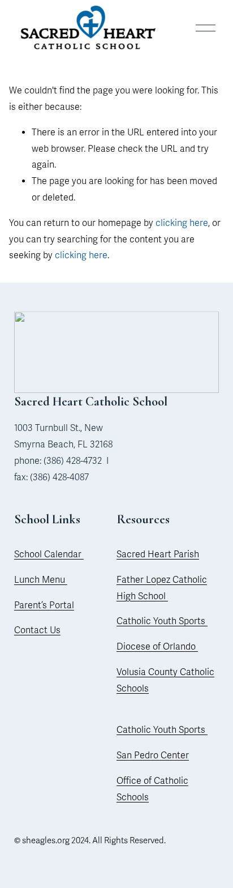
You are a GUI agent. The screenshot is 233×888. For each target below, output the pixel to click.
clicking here (182, 223)
